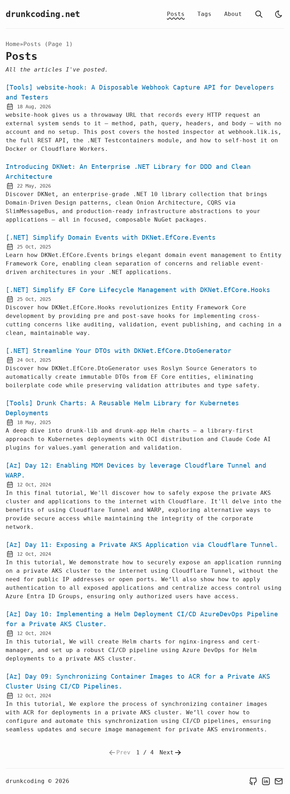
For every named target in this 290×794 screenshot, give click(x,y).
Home (13, 44)
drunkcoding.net (43, 14)
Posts (176, 14)
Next (167, 752)
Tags (204, 14)
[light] (278, 14)
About (233, 14)
